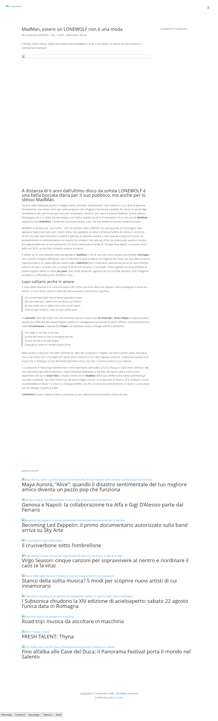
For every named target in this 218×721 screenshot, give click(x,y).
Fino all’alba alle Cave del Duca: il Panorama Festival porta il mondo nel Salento (106, 654)
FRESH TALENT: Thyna (48, 636)
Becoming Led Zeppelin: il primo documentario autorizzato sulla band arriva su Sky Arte (105, 527)
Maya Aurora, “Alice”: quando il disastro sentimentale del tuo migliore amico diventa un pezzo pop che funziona (104, 487)
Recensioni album (76, 35)
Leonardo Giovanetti (36, 35)
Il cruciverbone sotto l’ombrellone (61, 545)
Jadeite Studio (115, 697)
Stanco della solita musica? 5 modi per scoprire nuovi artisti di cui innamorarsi (99, 583)
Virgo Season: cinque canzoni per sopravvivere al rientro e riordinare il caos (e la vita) (105, 563)
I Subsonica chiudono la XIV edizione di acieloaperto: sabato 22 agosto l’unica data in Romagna (105, 603)
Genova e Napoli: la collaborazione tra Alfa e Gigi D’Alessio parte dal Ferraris (102, 507)
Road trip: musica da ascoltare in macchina (73, 621)
